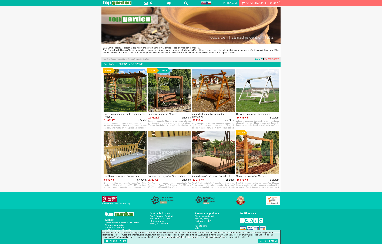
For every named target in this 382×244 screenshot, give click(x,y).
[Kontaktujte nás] (149, 3)
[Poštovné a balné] (168, 3)
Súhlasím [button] (270, 241)
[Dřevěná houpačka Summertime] (257, 91)
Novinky (258, 59)
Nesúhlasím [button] (118, 241)
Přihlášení (230, 3)
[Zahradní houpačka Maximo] (169, 91)
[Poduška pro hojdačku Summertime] (169, 153)
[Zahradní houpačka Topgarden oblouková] (213, 91)
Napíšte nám (201, 226)
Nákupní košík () (256, 3)
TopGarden (117, 3)
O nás (197, 223)
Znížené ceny (271, 59)
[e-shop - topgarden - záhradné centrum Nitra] (191, 25)
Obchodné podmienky (205, 216)
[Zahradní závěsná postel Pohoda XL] (213, 153)
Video (197, 228)
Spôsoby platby (202, 218)
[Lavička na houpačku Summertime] (125, 153)
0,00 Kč (275, 2)
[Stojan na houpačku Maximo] (257, 153)
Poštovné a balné (203, 221)
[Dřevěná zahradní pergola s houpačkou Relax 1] (125, 91)
